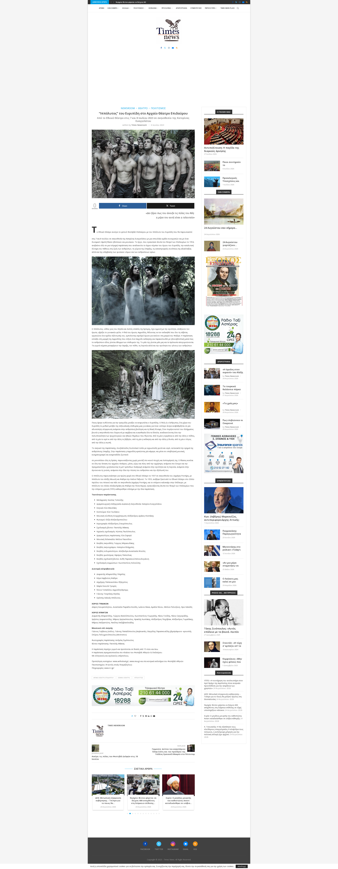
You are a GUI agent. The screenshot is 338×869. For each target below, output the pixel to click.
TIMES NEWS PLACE (227, 8)
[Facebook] (232, 2)
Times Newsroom (139, 125)
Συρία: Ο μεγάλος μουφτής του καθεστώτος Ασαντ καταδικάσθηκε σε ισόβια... (143, 800)
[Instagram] (240, 2)
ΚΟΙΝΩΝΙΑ (153, 8)
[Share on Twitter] (143, 716)
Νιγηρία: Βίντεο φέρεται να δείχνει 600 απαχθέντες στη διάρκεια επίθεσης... (108, 800)
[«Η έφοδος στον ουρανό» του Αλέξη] (212, 373)
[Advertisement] (169, 80)
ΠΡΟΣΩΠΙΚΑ (166, 8)
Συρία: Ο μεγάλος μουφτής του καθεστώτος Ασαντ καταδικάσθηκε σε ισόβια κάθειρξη (223, 717)
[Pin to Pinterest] (146, 716)
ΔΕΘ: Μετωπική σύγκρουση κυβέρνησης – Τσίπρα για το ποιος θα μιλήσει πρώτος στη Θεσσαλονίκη (223, 696)
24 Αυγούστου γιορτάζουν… (230, 244)
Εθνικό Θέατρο (124, 678)
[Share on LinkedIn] (148, 716)
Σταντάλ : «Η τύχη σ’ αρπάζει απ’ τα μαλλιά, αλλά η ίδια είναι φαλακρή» (233, 647)
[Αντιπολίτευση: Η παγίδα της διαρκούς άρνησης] (223, 131)
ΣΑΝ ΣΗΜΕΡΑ (112, 8)
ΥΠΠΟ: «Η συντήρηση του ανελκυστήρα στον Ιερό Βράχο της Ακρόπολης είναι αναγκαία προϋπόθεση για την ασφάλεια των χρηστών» (223, 684)
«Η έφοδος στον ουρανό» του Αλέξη (233, 371)
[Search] (237, 8)
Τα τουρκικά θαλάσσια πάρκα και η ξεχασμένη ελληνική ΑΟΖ (232, 391)
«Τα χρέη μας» (230, 403)
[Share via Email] (154, 716)
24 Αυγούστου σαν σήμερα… (220, 227)
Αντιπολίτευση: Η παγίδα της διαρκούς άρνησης (221, 149)
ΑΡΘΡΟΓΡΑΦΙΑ (181, 8)
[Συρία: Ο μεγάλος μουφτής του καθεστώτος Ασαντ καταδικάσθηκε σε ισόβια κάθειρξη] (143, 785)
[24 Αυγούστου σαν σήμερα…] (223, 211)
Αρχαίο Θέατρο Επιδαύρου (103, 678)
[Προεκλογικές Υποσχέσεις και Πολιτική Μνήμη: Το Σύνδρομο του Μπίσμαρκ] (212, 182)
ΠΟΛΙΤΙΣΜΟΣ (139, 8)
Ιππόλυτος (138, 678)
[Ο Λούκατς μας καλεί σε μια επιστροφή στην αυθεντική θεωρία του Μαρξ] (212, 582)
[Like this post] (137, 716)
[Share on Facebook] (140, 716)
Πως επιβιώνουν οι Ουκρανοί (233, 422)
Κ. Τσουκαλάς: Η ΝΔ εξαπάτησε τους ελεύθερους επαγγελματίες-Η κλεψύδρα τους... (178, 780)
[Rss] (247, 2)
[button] (111, 2)
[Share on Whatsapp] (151, 716)
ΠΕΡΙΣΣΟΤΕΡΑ (210, 8)
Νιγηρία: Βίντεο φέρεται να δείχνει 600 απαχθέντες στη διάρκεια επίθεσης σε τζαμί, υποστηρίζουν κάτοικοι (223, 707)
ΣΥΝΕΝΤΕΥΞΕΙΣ (196, 8)
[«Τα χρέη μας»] (212, 407)
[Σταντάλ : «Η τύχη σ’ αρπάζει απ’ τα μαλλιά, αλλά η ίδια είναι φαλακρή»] (212, 646)
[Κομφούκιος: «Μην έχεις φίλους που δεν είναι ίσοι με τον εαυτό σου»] (212, 662)
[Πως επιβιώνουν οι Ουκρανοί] (212, 424)
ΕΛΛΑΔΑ (125, 8)
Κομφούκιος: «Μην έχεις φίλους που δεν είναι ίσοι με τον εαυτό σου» (232, 663)
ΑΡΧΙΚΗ (101, 8)
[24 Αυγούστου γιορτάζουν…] (212, 246)
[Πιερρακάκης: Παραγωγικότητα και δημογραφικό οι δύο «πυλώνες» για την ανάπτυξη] (212, 534)
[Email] (243, 2)
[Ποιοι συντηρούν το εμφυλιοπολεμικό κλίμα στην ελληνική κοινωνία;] (212, 166)
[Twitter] (236, 2)
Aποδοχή (242, 866)
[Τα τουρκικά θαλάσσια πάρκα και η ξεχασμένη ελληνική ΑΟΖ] (212, 390)
